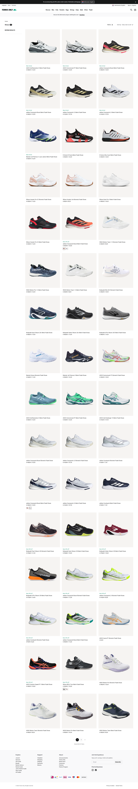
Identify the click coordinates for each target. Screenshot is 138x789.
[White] (67, 248)
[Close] (135, 2)
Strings (72, 10)
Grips (77, 10)
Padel (90, 10)
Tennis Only (62, 759)
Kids (57, 10)
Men (53, 10)
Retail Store (62, 761)
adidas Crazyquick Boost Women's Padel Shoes (39, 460)
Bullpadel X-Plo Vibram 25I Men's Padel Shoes (39, 595)
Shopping (39, 759)
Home (6, 21)
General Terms (119, 785)
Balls (81, 10)
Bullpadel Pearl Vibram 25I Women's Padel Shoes (40, 551)
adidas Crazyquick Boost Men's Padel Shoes (111, 68)
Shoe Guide (19, 770)
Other (86, 10)
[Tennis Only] (9, 10)
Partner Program (63, 767)
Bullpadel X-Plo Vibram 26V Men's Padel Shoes (112, 332)
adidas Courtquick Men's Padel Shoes (110, 503)
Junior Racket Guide (21, 768)
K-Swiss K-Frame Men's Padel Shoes (73, 155)
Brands (17, 763)
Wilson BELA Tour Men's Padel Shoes (73, 684)
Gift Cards (18, 761)
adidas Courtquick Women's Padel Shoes (110, 460)
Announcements (63, 758)
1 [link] (77, 739)
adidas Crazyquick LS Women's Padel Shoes (75, 460)
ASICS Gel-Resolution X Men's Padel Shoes (38, 68)
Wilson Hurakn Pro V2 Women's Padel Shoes (38, 199)
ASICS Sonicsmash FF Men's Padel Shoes (74, 68)
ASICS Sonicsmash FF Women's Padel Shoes (112, 375)
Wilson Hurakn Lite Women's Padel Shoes (74, 199)
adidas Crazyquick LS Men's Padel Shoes (74, 112)
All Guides (18, 772)
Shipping (39, 761)
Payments (40, 763)
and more (84, 777)
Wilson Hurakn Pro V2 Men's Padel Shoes (37, 242)
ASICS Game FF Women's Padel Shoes (110, 638)
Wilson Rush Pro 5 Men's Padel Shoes (110, 199)
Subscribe (118, 762)
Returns (39, 765)
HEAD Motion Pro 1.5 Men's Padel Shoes (37, 290)
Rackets (62, 10)
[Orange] (64, 248)
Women (48, 10)
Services (18, 759)
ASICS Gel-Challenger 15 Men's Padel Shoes (111, 418)
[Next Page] (85, 739)
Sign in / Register (132, 5)
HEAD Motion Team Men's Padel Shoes (110, 730)
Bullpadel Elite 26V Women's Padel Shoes (111, 290)
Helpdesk (4, 5)
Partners (14, 5)
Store (9, 5)
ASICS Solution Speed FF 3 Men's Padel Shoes (39, 684)
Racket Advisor (20, 765)
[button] (135, 10)
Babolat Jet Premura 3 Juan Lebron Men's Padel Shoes (41, 157)
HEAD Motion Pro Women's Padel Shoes (110, 682)
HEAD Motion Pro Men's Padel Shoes (73, 730)
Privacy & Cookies (110, 785)
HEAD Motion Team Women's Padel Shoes (38, 730)
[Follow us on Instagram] (93, 770)
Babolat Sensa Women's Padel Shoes (36, 375)
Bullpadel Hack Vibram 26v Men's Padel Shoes (39, 332)
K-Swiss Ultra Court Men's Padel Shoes (110, 155)
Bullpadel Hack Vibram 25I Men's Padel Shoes (76, 551)
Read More (82, 14)
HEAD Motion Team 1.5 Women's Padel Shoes (112, 242)
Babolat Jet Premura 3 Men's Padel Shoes (74, 375)
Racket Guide (19, 767)
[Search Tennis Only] (131, 10)
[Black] (64, 689)
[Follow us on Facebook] (96, 770)
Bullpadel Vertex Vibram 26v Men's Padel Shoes (76, 332)
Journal (18, 758)
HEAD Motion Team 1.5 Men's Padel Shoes (75, 290)
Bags (67, 10)
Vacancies (62, 763)
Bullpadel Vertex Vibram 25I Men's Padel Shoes (112, 551)
